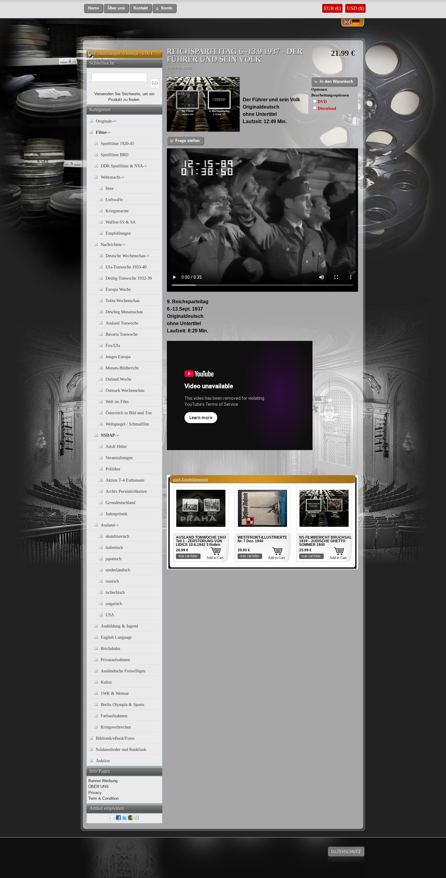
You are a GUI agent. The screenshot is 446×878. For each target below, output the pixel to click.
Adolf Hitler (116, 446)
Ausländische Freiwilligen (123, 671)
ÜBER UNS (98, 786)
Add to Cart (214, 558)
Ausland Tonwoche (122, 323)
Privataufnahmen (115, 660)
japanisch (113, 559)
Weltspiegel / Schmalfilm (127, 424)
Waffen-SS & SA (121, 222)
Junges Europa (118, 357)
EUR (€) (332, 8)
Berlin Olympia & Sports (122, 704)
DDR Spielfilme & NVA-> (124, 166)
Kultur (106, 682)
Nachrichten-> (113, 244)
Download (327, 108)
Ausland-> (110, 525)
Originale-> (106, 121)
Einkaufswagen (107, 53)
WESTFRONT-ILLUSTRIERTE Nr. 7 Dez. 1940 (262, 539)
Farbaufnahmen (114, 716)
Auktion (103, 761)
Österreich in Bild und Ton (129, 413)
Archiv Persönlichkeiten (126, 491)
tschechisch (115, 592)
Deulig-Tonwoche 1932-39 (129, 278)
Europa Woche (118, 289)
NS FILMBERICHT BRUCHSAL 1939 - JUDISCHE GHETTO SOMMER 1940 (325, 541)
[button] (93, 8)
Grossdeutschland (120, 502)
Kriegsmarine (117, 211)
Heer (110, 188)
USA (110, 615)
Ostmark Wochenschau (125, 390)
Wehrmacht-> (112, 177)
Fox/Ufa (113, 345)
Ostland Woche (118, 379)
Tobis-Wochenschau (123, 300)
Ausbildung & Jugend (119, 626)
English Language (116, 637)
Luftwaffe (114, 199)
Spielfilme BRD (114, 155)
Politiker (113, 469)
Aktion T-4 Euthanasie (125, 480)
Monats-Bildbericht (122, 368)
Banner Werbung (102, 781)
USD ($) (355, 8)
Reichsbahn (110, 648)
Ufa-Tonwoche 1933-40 (126, 267)
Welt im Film (117, 401)
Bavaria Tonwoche (121, 334)
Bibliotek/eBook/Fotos (115, 738)
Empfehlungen (118, 233)
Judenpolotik (116, 514)
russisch (112, 581)
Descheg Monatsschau (124, 312)
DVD (322, 101)
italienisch (114, 547)
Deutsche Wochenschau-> (127, 256)
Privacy (95, 792)
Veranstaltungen (119, 458)
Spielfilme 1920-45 (117, 143)
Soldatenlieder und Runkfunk (121, 749)
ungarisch (114, 603)
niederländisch (118, 570)
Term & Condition (103, 798)
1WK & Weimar (115, 693)
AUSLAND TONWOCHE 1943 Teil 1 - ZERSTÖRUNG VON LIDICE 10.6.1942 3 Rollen (201, 541)
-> (103, 132)
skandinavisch (117, 536)
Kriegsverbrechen (116, 727)
